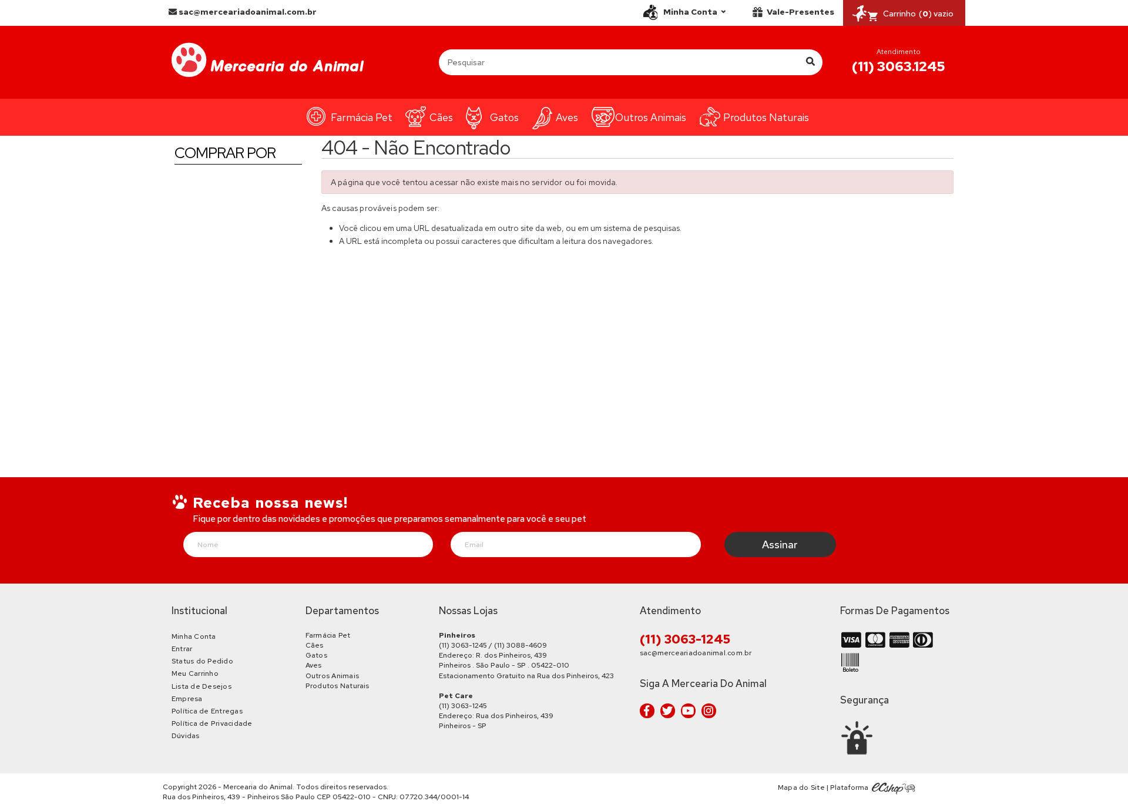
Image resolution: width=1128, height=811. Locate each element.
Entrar (182, 649)
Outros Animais (650, 117)
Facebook (647, 710)
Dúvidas (186, 735)
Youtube (688, 710)
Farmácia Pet (361, 117)
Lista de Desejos (201, 686)
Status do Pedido (202, 661)
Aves (567, 117)
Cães (441, 117)
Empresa (187, 698)
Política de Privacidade (212, 723)
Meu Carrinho (195, 673)
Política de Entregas (207, 711)
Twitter (667, 710)
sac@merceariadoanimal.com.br (247, 11)
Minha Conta (194, 636)
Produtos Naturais (766, 117)
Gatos (504, 117)
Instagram (708, 710)
